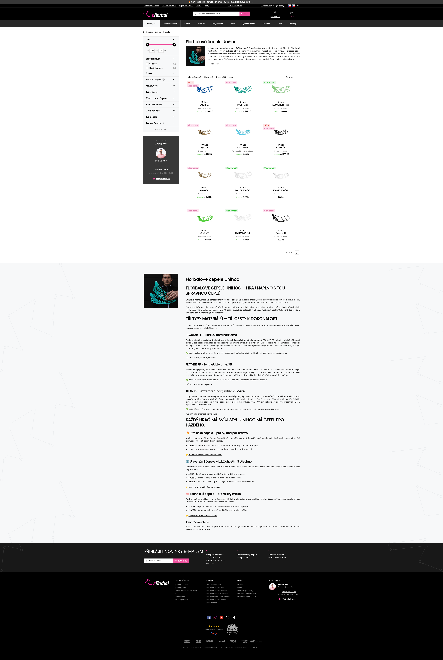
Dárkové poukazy (181, 600)
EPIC (191, 449)
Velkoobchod (180, 597)
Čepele (166, 32)
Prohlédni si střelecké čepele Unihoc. (205, 454)
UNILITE (192, 481)
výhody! (281, 6)
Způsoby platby (180, 588)
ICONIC (192, 445)
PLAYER (192, 506)
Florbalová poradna (151, 6)
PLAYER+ (192, 510)
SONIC (191, 474)
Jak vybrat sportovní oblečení (217, 594)
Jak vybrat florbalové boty (216, 600)
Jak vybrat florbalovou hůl (215, 588)
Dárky (207, 6)
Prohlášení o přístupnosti (246, 597)
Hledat (245, 14)
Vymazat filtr (161, 129)
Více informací (214, 64)
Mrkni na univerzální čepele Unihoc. (204, 487)
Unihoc (158, 32)
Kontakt (198, 6)
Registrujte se (266, 6)
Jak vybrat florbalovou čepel (216, 591)
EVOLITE (192, 477)
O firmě (240, 585)
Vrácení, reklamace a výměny (186, 591)
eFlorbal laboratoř (169, 6)
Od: (147, 50)
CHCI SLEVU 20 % (242, 2)
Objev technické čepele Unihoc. (203, 515)
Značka (149, 32)
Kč (165, 50)
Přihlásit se (180, 561)
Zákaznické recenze (214, 629)
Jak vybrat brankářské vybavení (218, 597)
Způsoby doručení (181, 585)
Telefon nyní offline (235, 6)
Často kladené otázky (214, 585)
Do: (156, 50)
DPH (176, 594)
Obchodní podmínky (245, 591)
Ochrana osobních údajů (246, 594)
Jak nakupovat (211, 603)
